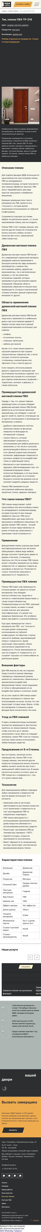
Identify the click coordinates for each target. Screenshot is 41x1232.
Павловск (19, 1156)
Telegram (18, 1231)
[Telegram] (4, 1175)
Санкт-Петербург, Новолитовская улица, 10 (19, 1142)
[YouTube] (20, 1175)
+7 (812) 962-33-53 (9, 1169)
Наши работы (7, 1190)
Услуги (4, 1183)
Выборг (5, 1156)
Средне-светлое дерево (18, 25)
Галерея (5, 1186)
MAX (2, 1231)
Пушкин (11, 1156)
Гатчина (5, 1159)
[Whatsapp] (9, 1175)
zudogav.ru (18, 1220)
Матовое (16, 29)
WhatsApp (9, 1231)
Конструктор (7, 1193)
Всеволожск (29, 1156)
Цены (4, 1203)
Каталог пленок (8, 1196)
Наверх (36, 1221)
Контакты (6, 1207)
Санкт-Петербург (28, 1154)
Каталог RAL (7, 1200)
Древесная (17, 34)
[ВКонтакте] (15, 1175)
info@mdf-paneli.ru (9, 1165)
